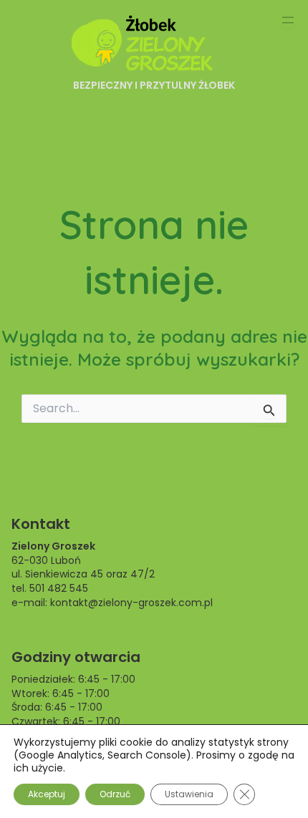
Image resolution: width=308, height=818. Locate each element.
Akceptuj (46, 794)
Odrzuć (115, 794)
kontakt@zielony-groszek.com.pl (131, 602)
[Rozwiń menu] (288, 20)
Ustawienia (189, 794)
